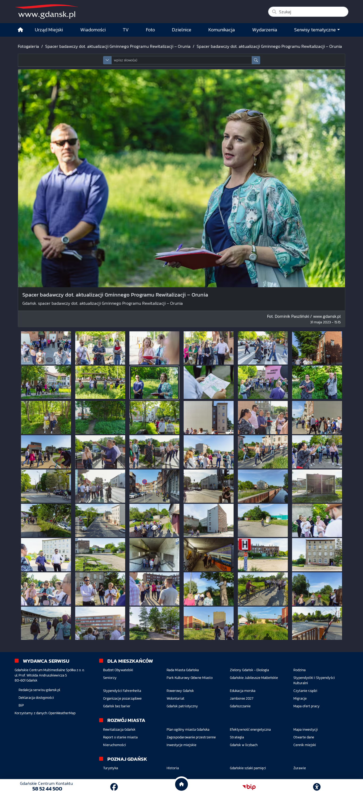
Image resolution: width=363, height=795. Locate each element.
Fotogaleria (28, 46)
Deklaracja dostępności (36, 697)
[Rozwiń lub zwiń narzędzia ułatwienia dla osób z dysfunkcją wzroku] (317, 787)
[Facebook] (114, 787)
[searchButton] (256, 60)
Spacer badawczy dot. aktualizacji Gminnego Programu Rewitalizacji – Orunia (118, 46)
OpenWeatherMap (61, 713)
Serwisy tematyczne (315, 29)
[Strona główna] (20, 30)
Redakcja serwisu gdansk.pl (39, 689)
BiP (21, 705)
